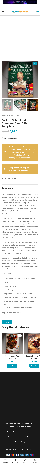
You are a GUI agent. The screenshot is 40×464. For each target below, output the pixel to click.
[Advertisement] (20, 40)
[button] (4, 80)
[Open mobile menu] (3, 12)
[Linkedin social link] (11, 178)
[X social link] (5, 178)
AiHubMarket (22, 450)
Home (4, 115)
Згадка (33, 450)
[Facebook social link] (3, 178)
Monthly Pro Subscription (19, 158)
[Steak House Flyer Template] (12, 343)
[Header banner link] (20, 2)
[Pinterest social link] (8, 178)
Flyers (18, 115)
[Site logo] (20, 12)
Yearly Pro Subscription (18, 155)
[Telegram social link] (14, 178)
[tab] (8, 188)
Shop (11, 115)
